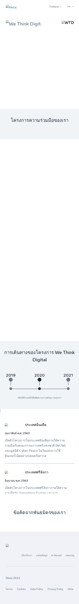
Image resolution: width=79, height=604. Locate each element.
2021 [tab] (68, 375)
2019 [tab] (11, 375)
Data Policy (36, 589)
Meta (70, 589)
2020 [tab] (39, 375)
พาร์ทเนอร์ (56, 555)
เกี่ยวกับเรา (26, 555)
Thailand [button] (54, 6)
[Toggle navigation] (67, 22)
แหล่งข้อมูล (41, 555)
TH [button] (69, 6)
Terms (9, 589)
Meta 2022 (13, 578)
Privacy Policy (55, 589)
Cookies (21, 589)
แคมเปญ (69, 555)
